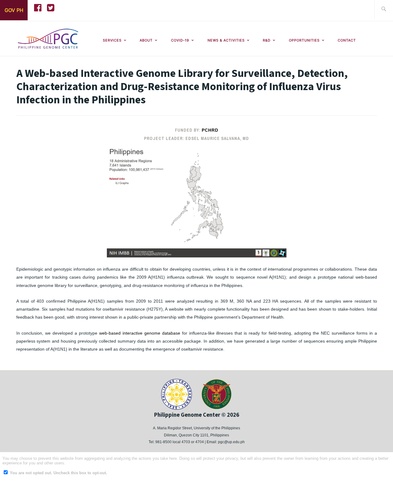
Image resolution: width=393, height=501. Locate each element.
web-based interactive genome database (139, 333)
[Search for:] (383, 9)
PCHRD (210, 130)
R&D (266, 40)
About (146, 40)
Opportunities (304, 40)
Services (112, 40)
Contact (347, 40)
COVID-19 (180, 40)
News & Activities (226, 40)
